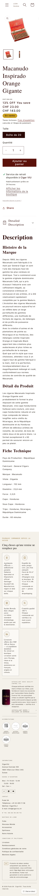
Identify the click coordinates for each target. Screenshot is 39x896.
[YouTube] (13, 791)
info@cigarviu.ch (15, 808)
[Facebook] (4, 791)
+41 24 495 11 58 (18, 803)
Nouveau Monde (8, 824)
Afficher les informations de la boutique (17, 191)
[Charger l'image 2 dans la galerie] (19, 54)
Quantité (7, 142)
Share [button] (10, 207)
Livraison (5, 842)
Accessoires (7, 827)
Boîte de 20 (13, 134)
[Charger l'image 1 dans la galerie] (8, 54)
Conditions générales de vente (14, 848)
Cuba (4, 821)
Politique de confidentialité (13, 851)
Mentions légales (8, 855)
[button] (7, 5)
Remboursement (8, 845)
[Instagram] (9, 791)
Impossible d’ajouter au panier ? (12, 200)
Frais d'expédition (26, 120)
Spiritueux (6, 830)
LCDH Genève (16, 5)
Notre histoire (7, 833)
